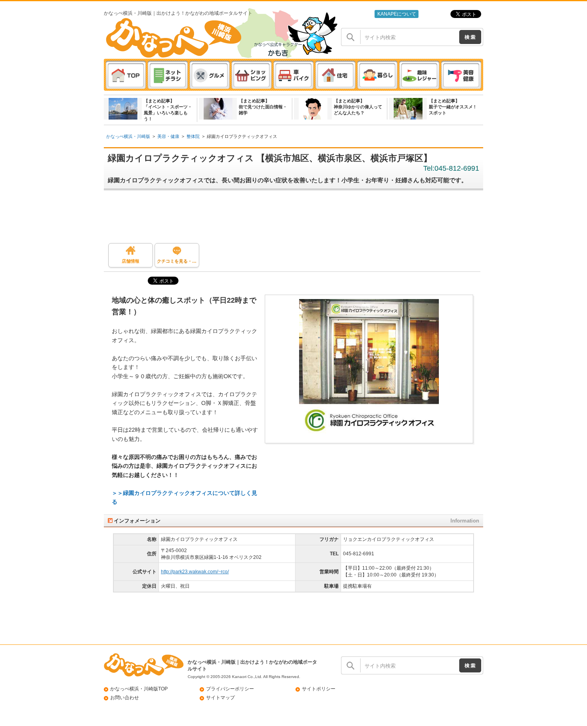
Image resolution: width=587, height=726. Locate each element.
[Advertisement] (297, 219)
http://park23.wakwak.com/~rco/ (195, 571)
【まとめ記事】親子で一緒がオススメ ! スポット (452, 106)
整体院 (193, 136)
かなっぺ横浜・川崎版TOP (139, 689)
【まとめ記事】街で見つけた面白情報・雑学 (263, 106)
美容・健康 (168, 136)
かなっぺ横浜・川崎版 (128, 136)
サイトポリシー (318, 689)
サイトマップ (220, 697)
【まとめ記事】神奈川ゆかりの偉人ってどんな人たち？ (358, 106)
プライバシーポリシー (230, 689)
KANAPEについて (396, 14)
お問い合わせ (124, 697)
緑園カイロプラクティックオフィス (242, 136)
